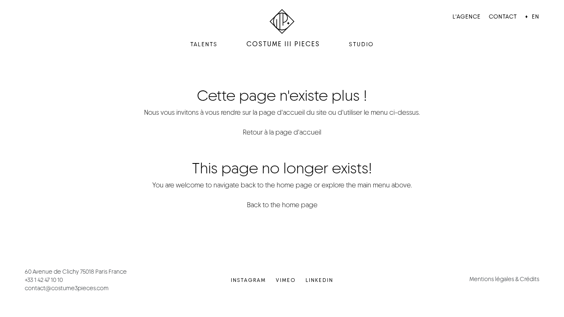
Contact (503, 16)
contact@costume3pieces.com (67, 288)
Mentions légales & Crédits (504, 279)
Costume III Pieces (283, 44)
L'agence (467, 16)
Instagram (248, 280)
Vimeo (286, 280)
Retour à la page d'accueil (282, 132)
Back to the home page (282, 205)
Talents (204, 44)
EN (535, 16)
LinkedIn (319, 280)
